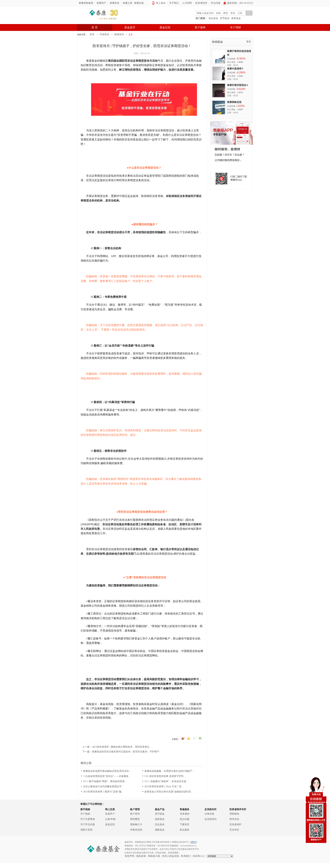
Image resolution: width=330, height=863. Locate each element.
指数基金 (159, 829)
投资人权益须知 (170, 856)
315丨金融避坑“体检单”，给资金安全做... (166, 781)
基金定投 (165, 27)
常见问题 (215, 3)
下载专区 (184, 824)
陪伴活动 (234, 819)
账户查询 (135, 814)
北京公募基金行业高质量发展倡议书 (102, 786)
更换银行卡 (136, 824)
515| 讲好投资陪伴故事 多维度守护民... (165, 776)
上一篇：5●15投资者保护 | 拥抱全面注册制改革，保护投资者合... (116, 747)
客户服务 (200, 27)
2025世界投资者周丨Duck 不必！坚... (164, 786)
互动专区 (234, 829)
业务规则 (184, 814)
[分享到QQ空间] (189, 738)
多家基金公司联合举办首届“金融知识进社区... (168, 791)
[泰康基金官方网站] (103, 15)
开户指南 (85, 814)
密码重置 (135, 819)
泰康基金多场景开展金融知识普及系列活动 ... (107, 771)
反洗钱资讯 (211, 819)
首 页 (94, 27)
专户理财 (235, 27)
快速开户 (110, 814)
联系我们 (186, 856)
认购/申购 (110, 819)
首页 (92, 34)
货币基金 (224, 18)
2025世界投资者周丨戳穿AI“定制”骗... (103, 791)
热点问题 (184, 819)
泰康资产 (101, 3)
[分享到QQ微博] (195, 738)
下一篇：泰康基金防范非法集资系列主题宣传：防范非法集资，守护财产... (121, 751)
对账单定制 (136, 829)
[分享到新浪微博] (183, 738)
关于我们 (174, 3)
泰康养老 (114, 3)
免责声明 (129, 856)
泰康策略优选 (234, 102)
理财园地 (234, 814)
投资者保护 (235, 824)
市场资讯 (104, 34)
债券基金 (236, 18)
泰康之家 (127, 3)
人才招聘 (187, 3)
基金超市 (129, 27)
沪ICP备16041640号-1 (161, 842)
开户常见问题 (87, 824)
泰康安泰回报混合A (237, 85)
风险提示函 (154, 856)
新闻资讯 (119, 34)
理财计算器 (86, 829)
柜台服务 (184, 829)
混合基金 (213, 18)
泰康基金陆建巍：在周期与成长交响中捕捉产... (169, 771)
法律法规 (209, 814)
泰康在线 (139, 3)
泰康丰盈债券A (235, 68)
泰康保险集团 (86, 3)
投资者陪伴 (201, 3)
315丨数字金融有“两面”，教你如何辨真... (105, 781)
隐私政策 (141, 856)
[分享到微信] (201, 738)
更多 (248, 41)
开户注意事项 (87, 819)
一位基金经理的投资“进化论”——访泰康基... (106, 776)
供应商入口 (199, 856)
